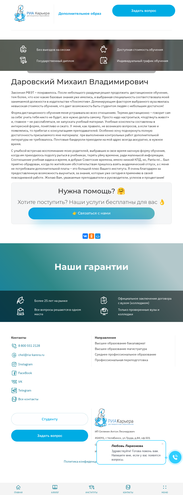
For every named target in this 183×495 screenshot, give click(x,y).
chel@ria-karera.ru (31, 355)
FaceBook (25, 373)
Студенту (50, 419)
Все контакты (28, 399)
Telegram (24, 390)
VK (20, 382)
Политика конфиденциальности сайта (91, 461)
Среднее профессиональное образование (125, 354)
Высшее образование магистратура (121, 349)
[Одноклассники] (91, 236)
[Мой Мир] (97, 236)
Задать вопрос (143, 10)
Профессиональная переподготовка (121, 360)
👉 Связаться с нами (91, 213)
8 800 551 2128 (29, 346)
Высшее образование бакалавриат (120, 343)
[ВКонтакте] (85, 236)
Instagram (25, 364)
